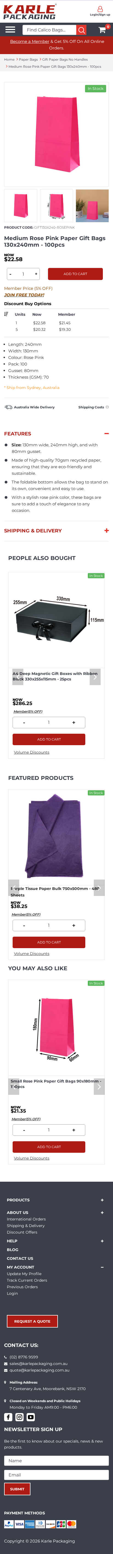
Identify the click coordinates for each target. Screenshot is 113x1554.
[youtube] (31, 1417)
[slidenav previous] (17, 677)
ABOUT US (17, 1212)
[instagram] (19, 1417)
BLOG (12, 1249)
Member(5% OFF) (27, 711)
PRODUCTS (18, 1200)
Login (12, 1293)
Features (17, 434)
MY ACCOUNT (20, 1267)
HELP (12, 1241)
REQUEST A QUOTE (32, 1321)
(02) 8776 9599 (24, 1357)
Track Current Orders (27, 1280)
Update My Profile (24, 1273)
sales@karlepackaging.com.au (38, 1363)
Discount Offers (22, 1232)
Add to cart (75, 274)
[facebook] (8, 1417)
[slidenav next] (95, 677)
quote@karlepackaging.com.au (39, 1370)
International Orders (26, 1219)
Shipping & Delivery (33, 531)
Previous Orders (22, 1286)
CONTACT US (20, 1258)
